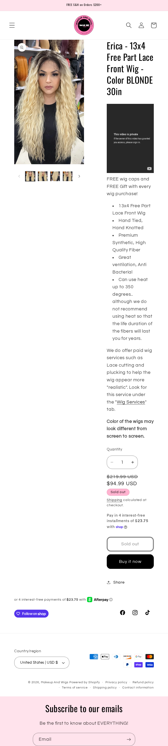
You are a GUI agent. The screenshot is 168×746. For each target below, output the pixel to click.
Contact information (138, 687)
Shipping (114, 500)
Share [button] (119, 582)
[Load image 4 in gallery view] (67, 176)
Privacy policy (116, 682)
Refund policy (143, 682)
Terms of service (75, 687)
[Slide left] (19, 176)
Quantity (114, 449)
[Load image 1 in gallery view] (30, 176)
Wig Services (131, 402)
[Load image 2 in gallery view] (42, 176)
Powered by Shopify (84, 682)
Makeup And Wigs (54, 682)
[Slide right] (79, 176)
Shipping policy (105, 687)
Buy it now (130, 561)
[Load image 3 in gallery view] (55, 176)
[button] (12, 25)
